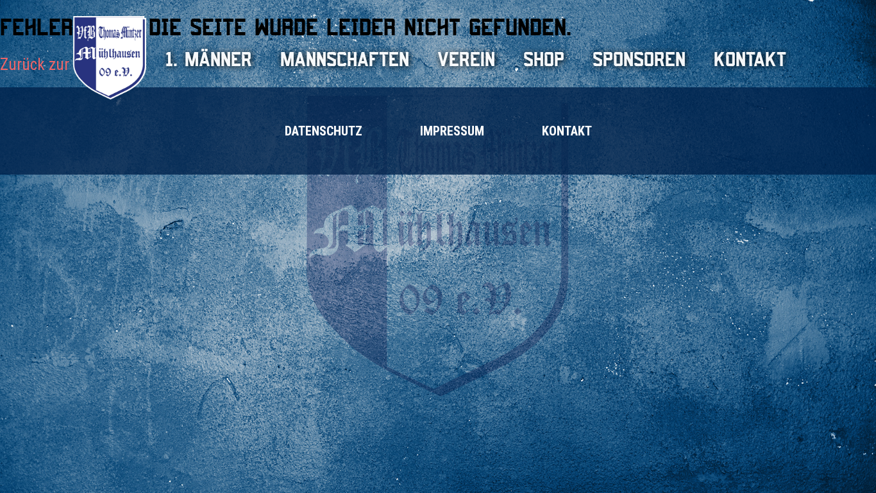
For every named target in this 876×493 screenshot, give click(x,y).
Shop (543, 59)
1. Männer (208, 59)
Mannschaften (344, 59)
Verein (466, 59)
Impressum (452, 131)
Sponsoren (639, 59)
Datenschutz (323, 131)
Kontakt (750, 59)
